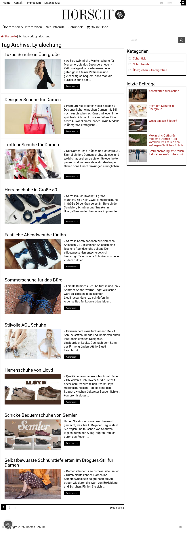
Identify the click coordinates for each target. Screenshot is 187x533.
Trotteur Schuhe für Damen (32, 144)
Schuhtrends (55, 27)
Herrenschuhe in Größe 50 (31, 189)
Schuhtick (75, 27)
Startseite (10, 36)
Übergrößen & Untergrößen (22, 27)
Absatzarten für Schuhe (164, 91)
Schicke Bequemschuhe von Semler (41, 415)
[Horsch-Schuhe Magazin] (93, 13)
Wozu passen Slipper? (163, 120)
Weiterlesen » (72, 86)
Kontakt (18, 2)
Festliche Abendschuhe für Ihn (35, 234)
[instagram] (161, 3)
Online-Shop (99, 27)
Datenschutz (52, 2)
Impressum (34, 2)
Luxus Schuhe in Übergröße (32, 54)
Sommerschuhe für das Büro (33, 280)
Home (6, 2)
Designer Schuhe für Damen (33, 99)
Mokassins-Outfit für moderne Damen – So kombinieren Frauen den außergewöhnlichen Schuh (166, 140)
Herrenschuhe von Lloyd (29, 370)
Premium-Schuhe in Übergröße (161, 107)
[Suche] (183, 2)
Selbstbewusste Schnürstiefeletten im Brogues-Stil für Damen (59, 463)
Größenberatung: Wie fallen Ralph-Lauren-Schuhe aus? (166, 152)
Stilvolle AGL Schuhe (25, 325)
